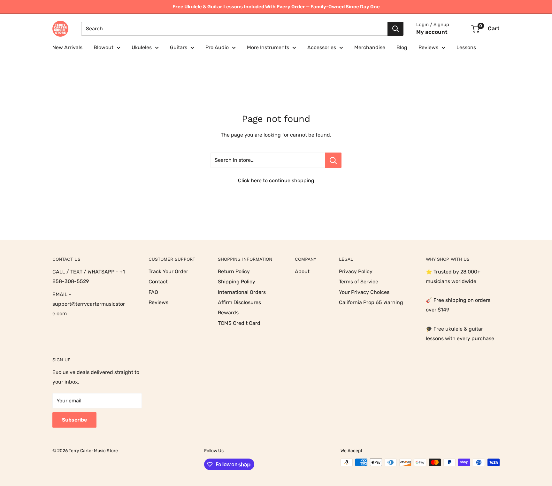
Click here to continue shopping (276, 180)
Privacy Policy (355, 271)
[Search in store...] (333, 160)
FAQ (153, 292)
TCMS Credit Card (239, 323)
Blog (401, 47)
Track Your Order (168, 271)
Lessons (466, 47)
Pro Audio (217, 47)
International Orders (242, 292)
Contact (158, 282)
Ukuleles (142, 47)
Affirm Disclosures (239, 302)
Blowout (103, 47)
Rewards (228, 313)
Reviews (428, 47)
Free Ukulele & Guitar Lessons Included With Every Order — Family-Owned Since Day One (276, 7)
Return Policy (234, 271)
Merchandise (369, 47)
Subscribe (74, 420)
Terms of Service (358, 282)
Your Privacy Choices (364, 292)
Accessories (321, 47)
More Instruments (268, 47)
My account (432, 32)
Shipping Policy (236, 282)
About (302, 271)
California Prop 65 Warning (371, 302)
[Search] (395, 29)
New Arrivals (67, 47)
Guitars (178, 47)
